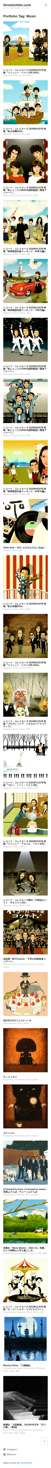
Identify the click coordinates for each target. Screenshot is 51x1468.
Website (6, 550)
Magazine (7, 75)
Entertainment (23, 964)
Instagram (12, 1449)
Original (34, 1079)
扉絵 (28, 134)
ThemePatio (26, 1463)
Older (47, 1441)
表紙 (18, 1371)
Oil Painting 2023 (22, 1079)
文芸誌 (22, 1433)
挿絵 (20, 550)
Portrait (23, 75)
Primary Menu (46, 5)
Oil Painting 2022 (22, 1194)
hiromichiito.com (17, 5)
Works (30, 75)
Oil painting (8, 1079)
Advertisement (9, 964)
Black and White (10, 1430)
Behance (11, 1454)
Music (15, 75)
